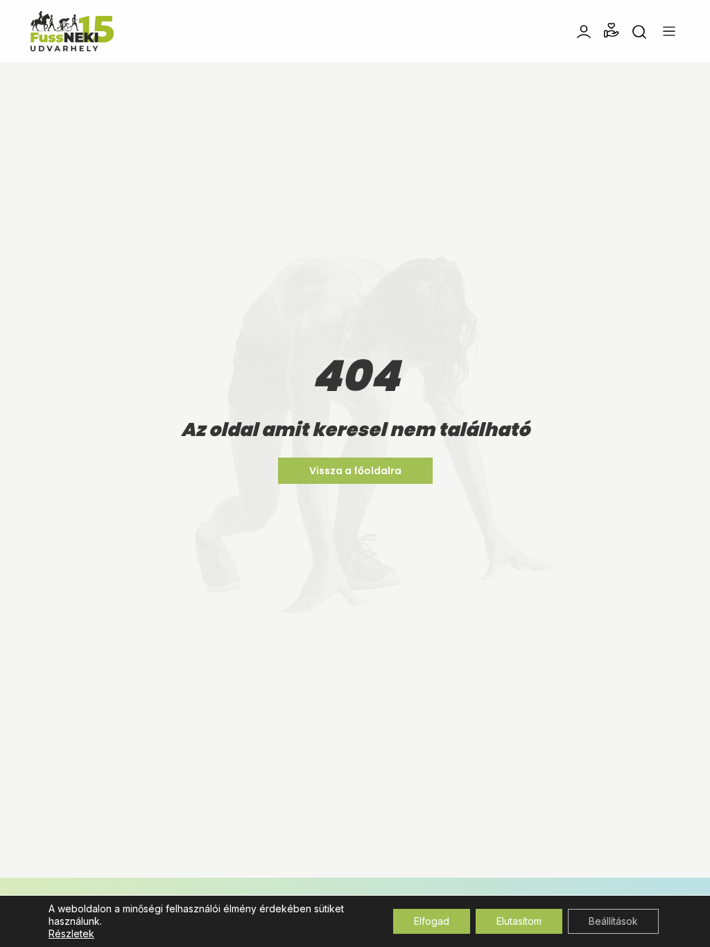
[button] (611, 30)
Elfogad (431, 921)
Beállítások (613, 921)
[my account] (583, 30)
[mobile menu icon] (669, 31)
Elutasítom (519, 921)
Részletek (71, 933)
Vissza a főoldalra (355, 471)
